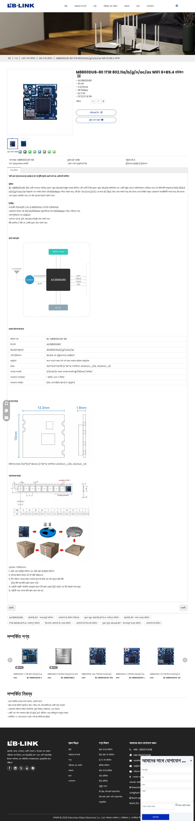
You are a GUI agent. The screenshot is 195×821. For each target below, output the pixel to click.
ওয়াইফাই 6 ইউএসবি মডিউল (86, 623)
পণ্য (70, 760)
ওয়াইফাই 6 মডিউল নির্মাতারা (68, 617)
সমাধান (70, 770)
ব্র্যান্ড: (70, 159)
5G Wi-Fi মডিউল (106, 754)
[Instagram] (33, 768)
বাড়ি (69, 749)
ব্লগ (70, 775)
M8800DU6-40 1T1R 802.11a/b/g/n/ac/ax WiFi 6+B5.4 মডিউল (165, 674)
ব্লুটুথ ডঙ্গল (103, 786)
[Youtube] (27, 768)
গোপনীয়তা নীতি (136, 817)
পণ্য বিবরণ (14, 170)
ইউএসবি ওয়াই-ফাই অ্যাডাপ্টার (110, 796)
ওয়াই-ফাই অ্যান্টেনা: (75, 163)
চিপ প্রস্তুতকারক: (15, 163)
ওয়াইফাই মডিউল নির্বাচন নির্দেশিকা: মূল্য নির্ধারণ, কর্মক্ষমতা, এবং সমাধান (34, 709)
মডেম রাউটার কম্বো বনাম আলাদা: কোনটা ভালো (25, 701)
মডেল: (11, 159)
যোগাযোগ (71, 780)
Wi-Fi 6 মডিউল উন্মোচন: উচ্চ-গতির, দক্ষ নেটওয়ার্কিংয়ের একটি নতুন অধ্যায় (36, 705)
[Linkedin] (15, 768)
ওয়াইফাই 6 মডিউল (153, 623)
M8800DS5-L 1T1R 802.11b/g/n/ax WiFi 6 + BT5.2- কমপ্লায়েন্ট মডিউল (29, 674)
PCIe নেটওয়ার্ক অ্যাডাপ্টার (109, 791)
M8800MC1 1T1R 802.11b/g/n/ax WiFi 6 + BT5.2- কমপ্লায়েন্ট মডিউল (63, 674)
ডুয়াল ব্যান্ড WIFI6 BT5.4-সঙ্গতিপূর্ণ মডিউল (101, 617)
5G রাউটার (103, 780)
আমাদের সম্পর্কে (74, 754)
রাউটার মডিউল (104, 765)
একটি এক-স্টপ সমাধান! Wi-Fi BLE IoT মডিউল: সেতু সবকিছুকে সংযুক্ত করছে (38, 712)
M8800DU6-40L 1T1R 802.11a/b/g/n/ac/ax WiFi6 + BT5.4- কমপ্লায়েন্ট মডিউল (97, 674)
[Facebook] (9, 768)
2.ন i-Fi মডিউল (105, 760)
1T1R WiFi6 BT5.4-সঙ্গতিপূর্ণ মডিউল (24, 623)
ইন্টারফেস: (129, 163)
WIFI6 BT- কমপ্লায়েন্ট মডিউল (40, 617)
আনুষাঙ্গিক (102, 802)
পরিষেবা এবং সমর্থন (75, 765)
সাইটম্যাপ (124, 817)
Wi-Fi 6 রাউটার (105, 770)
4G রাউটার (103, 775)
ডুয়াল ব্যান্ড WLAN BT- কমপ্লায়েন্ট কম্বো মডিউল (121, 623)
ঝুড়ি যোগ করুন (94, 120)
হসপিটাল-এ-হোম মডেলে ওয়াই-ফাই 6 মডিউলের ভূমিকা (29, 716)
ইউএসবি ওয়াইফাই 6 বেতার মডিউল (58, 623)
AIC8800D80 (16, 617)
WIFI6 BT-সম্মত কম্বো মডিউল (136, 617)
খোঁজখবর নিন (94, 112)
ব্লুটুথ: (128, 159)
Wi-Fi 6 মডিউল (105, 749)
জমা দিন (156, 817)
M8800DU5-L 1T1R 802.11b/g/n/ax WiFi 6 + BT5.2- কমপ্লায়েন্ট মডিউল (131, 674)
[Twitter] (21, 768)
